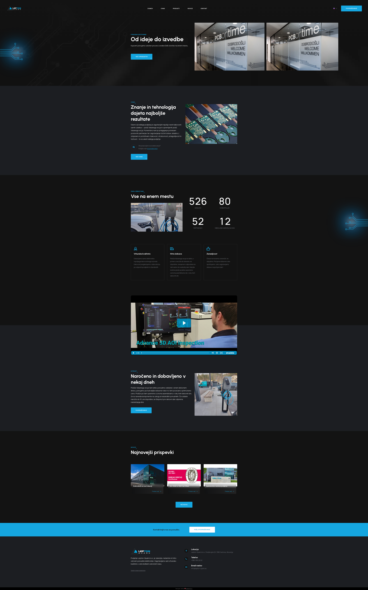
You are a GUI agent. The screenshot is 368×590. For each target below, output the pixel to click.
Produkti (176, 8)
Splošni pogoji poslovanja (138, 570)
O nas (163, 8)
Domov (150, 8)
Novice (190, 8)
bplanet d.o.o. (189, 588)
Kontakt (204, 8)
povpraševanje (152, 149)
